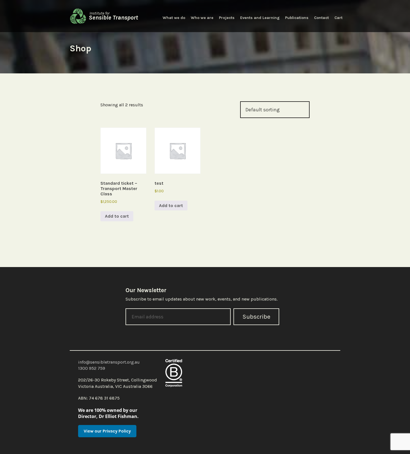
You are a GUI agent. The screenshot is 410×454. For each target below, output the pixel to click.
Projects (227, 17)
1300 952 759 (91, 368)
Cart (338, 17)
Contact (321, 17)
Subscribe (256, 316)
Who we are (202, 17)
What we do (174, 17)
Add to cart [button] (117, 216)
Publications (296, 17)
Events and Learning (259, 17)
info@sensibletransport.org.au (109, 362)
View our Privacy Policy (107, 431)
